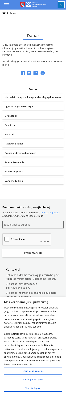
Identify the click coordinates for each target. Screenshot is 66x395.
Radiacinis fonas (14, 143)
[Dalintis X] (29, 73)
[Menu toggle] (6, 5)
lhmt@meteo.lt (27, 284)
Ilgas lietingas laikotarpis (19, 106)
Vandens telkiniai (14, 180)
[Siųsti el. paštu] (35, 73)
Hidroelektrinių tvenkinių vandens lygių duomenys (33, 97)
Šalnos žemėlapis (14, 162)
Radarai (9, 134)
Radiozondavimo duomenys (20, 152)
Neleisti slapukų (33, 388)
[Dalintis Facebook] (23, 73)
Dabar (33, 89)
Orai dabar (11, 115)
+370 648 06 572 (20, 287)
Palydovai (10, 125)
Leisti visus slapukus (33, 370)
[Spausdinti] (43, 73)
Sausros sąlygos (14, 171)
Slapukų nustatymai (33, 379)
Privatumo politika (50, 212)
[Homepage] (4, 13)
